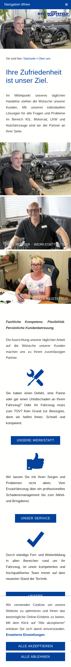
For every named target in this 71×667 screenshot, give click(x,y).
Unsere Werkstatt (35, 440)
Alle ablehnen (35, 657)
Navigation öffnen (17, 4)
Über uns (44, 58)
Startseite (29, 58)
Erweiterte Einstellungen (25, 635)
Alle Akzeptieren (35, 646)
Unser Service (35, 518)
